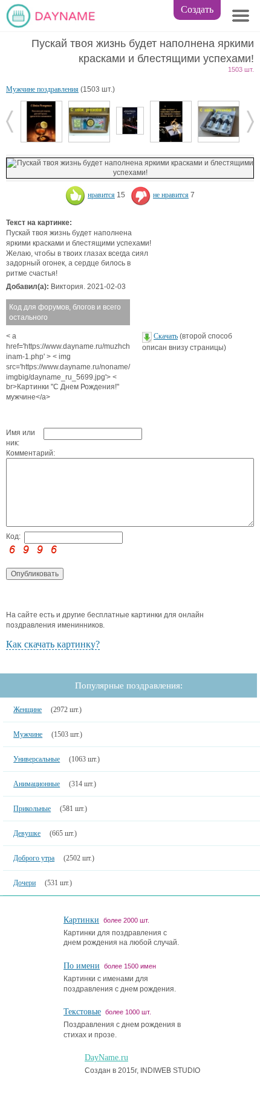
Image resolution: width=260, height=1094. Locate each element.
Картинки (81, 919)
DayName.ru (106, 1057)
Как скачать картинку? (53, 644)
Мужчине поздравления (42, 89)
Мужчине (27, 734)
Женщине (27, 709)
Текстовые (82, 1011)
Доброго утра (33, 858)
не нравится (171, 195)
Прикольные (32, 808)
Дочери (24, 883)
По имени (81, 965)
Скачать (166, 336)
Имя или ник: (20, 437)
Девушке (27, 833)
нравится (101, 195)
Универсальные (36, 759)
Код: (13, 536)
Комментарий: (25, 453)
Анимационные (36, 784)
